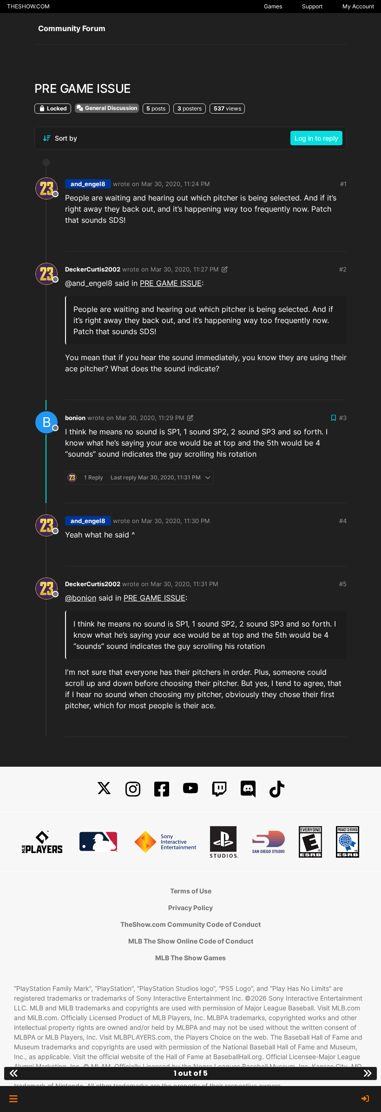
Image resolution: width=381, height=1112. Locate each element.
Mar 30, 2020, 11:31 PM (184, 584)
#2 (343, 269)
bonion (75, 417)
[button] (13, 1099)
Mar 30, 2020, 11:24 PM (175, 183)
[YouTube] (190, 789)
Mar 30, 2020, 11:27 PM (185, 269)
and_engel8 (88, 183)
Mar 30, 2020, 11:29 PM (150, 417)
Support (312, 6)
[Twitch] (219, 789)
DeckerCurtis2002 (92, 269)
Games (273, 6)
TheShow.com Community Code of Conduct (190, 924)
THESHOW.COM (28, 6)
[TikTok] (276, 789)
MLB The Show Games (190, 958)
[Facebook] (161, 789)
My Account (358, 6)
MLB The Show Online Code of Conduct (190, 941)
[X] (104, 789)
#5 (343, 584)
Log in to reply (316, 138)
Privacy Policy (190, 908)
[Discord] (248, 789)
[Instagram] (132, 789)
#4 (343, 520)
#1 (343, 183)
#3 (343, 417)
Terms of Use (190, 891)
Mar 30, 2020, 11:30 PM (175, 520)
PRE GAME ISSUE (171, 283)
